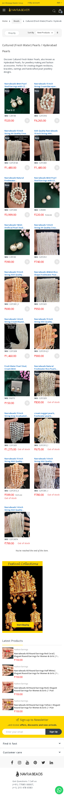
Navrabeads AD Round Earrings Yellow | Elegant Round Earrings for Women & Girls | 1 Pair (37, 706)
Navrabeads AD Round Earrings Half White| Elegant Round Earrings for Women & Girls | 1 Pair (35, 672)
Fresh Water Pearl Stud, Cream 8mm (15, 367)
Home (5, 21)
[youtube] (27, 763)
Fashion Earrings (21, 649)
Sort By (31, 32)
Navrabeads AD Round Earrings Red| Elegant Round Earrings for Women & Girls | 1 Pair (35, 689)
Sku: (6, 116)
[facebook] (12, 763)
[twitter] (43, 763)
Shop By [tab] (12, 33)
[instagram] (19, 763)
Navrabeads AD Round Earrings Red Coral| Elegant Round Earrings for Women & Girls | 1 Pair (35, 655)
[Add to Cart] (27, 120)
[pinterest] (35, 763)
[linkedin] (51, 763)
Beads (16, 21)
